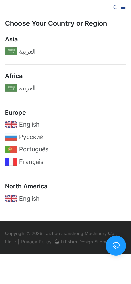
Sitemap (102, 241)
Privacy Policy (36, 241)
